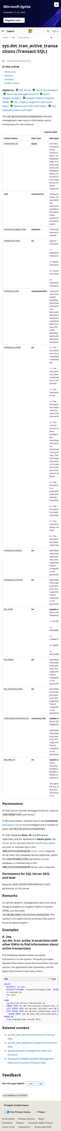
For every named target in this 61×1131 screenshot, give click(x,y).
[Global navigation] (3, 31)
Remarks (9, 75)
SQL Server (24, 37)
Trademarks (23, 1127)
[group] (30, 466)
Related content (12, 83)
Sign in (55, 31)
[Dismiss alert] (56, 4)
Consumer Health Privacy (40, 1122)
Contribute (7, 1122)
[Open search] (48, 31)
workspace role (10, 824)
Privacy (19, 1122)
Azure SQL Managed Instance (22, 94)
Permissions (10, 71)
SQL (13, 37)
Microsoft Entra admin (43, 843)
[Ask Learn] (51, 37)
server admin (9, 843)
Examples (9, 79)
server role (36, 851)
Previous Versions (26, 1118)
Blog (40, 1118)
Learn (5, 37)
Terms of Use (8, 1127)
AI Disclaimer (8, 1118)
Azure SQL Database (47, 90)
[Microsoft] (30, 31)
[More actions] (56, 37)
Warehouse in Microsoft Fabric (30, 106)
